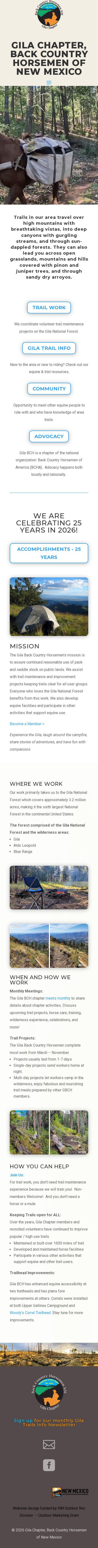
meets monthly (58, 998)
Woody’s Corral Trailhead (30, 1312)
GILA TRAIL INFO (49, 348)
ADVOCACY (49, 436)
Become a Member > (27, 724)
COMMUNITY (49, 389)
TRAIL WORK (49, 307)
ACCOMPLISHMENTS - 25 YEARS (49, 553)
